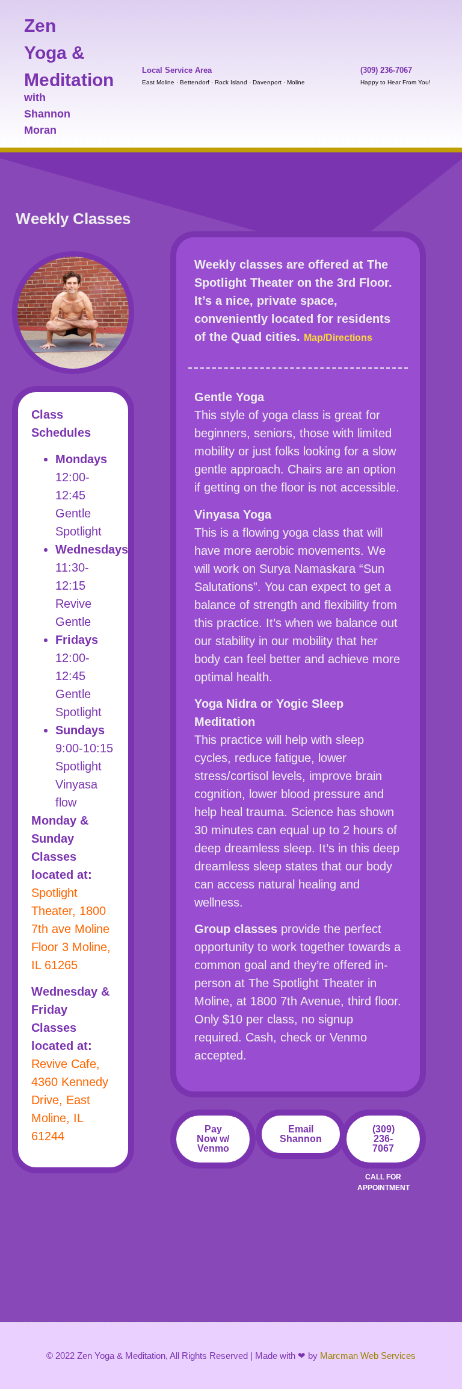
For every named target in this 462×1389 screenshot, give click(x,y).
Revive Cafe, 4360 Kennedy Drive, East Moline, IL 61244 (69, 1100)
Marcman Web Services (368, 1355)
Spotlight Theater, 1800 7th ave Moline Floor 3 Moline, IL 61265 (71, 929)
